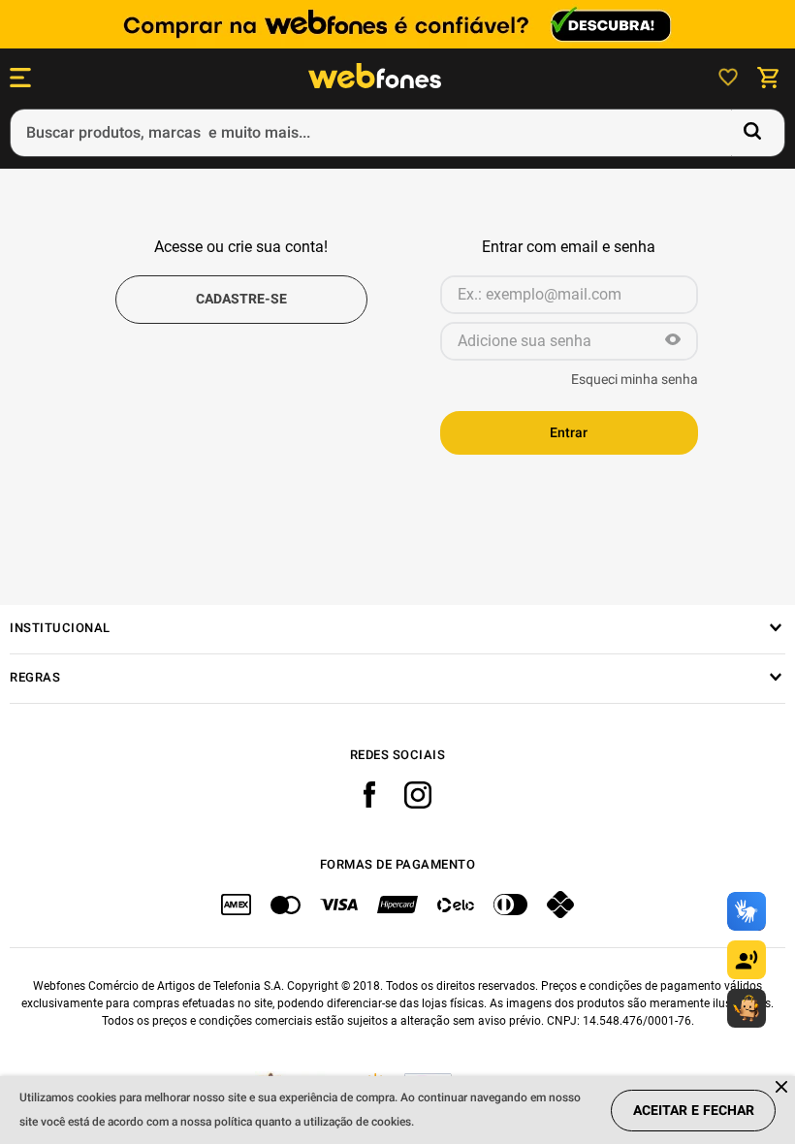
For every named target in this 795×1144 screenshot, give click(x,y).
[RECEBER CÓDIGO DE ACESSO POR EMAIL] (241, 299)
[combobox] (397, 133)
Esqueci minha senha (634, 380)
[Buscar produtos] (756, 133)
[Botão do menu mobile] (20, 77)
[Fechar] (783, 1088)
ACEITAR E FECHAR (693, 1110)
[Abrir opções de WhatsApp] (746, 1008)
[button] (673, 341)
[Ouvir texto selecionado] (746, 959)
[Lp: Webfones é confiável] (397, 24)
